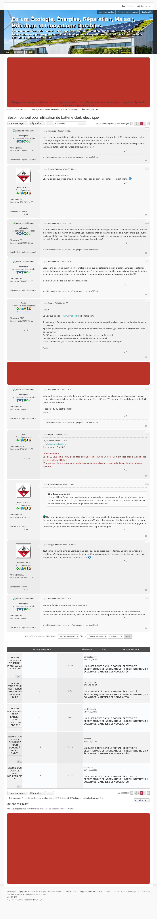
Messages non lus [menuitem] (106, 12)
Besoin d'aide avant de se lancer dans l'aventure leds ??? (14, 716)
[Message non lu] (43, 131)
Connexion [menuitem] (145, 6)
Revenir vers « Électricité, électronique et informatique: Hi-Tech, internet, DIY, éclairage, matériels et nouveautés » (56, 798)
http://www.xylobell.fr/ (56, 444)
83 (21, 148)
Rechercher (80, 123)
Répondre (35, 123)
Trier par (83, 636)
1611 (22, 199)
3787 (22, 318)
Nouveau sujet (17, 123)
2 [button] (138, 124)
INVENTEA (37, 900)
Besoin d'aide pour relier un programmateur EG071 (14, 663)
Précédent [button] (131, 123)
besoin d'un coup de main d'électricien (14, 773)
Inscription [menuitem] (130, 6)
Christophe (91, 682)
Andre (23, 303)
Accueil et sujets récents (66, 892)
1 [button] (135, 124)
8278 (22, 446)
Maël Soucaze (40, 894)
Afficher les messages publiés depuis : (41, 636)
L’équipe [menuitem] (29, 52)
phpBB (23, 892)
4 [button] (144, 124)
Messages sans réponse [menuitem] (127, 12)
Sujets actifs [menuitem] (146, 12)
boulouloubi (92, 657)
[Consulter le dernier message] (98, 657)
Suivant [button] (148, 123)
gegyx (23, 434)
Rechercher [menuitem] (18, 52)
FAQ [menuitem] (7, 52)
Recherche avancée (84, 123)
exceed (90, 767)
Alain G (90, 739)
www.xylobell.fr (70, 316)
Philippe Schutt (23, 187)
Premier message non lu (106, 124)
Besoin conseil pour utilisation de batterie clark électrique (53, 117)
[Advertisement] (78, 79)
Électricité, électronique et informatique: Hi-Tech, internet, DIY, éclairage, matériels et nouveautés (116, 669)
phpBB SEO (12, 897)
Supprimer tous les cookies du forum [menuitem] (95, 892)
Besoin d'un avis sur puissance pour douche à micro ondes (15, 744)
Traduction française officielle (19, 894)
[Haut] (146, 160)
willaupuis (23, 136)
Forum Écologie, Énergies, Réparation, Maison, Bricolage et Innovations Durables (73, 22)
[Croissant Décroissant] (115, 636)
